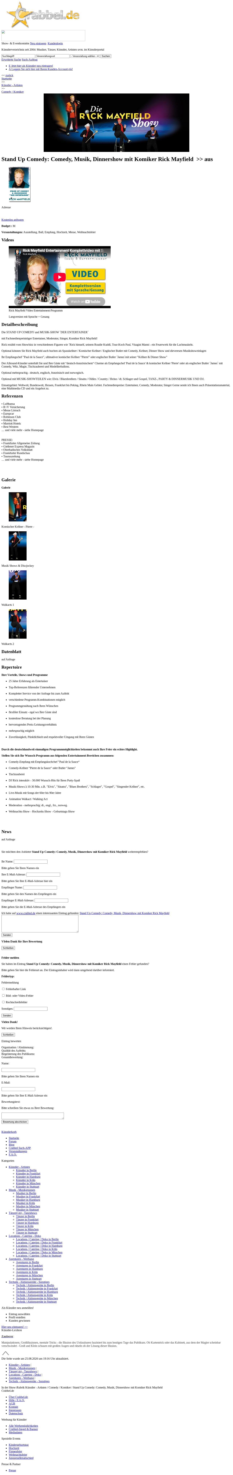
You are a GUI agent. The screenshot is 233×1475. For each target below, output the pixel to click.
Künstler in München (28, 1183)
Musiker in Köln (25, 1203)
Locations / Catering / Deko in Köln (36, 1249)
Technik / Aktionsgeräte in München (37, 1298)
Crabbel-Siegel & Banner (23, 1429)
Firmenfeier (15, 1451)
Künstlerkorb (9, 1131)
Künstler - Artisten (19, 1166)
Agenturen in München (29, 1275)
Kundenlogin (55, 43)
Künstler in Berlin (26, 1170)
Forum (12, 1141)
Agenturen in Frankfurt (29, 1265)
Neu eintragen (38, 43)
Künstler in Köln (25, 1180)
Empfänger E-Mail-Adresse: (17, 900)
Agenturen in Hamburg (29, 1268)
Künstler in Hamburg (28, 1176)
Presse (12, 1470)
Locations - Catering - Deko (25, 1235)
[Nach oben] (5, 1355)
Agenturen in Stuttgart (29, 1278)
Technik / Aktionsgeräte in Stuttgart (36, 1301)
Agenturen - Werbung (21, 1258)
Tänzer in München (27, 1229)
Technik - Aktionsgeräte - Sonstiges (29, 1281)
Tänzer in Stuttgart (26, 1232)
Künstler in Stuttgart (27, 1186)
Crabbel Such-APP (20, 1147)
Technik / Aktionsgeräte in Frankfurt (37, 1288)
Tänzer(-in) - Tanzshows (23, 1212)
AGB (12, 1403)
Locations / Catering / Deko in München (39, 1252)
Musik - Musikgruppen (22, 1189)
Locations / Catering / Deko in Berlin (37, 1239)
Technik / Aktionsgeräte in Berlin (35, 1285)
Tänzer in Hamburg (27, 1222)
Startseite (6, 78)
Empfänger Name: (12, 887)
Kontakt (13, 1406)
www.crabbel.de (25, 913)
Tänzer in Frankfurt (27, 1219)
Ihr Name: (7, 861)
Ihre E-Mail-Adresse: (13, 874)
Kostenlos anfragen (12, 219)
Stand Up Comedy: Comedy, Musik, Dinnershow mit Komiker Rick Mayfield (124, 913)
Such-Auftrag (29, 59)
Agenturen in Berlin (27, 1262)
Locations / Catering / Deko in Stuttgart (38, 1255)
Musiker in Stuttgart (27, 1209)
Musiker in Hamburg (28, 1199)
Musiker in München (28, 1206)
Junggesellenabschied (21, 1457)
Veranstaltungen (18, 1151)
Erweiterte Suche (11, 59)
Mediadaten (15, 1432)
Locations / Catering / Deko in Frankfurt (39, 1242)
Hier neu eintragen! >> (14, 1326)
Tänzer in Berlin (25, 1216)
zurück (9, 75)
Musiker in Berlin (26, 1193)
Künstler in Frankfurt (28, 1173)
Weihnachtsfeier (18, 1454)
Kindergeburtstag (19, 1444)
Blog (11, 1144)
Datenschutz (16, 1413)
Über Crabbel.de (18, 1397)
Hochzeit (14, 1448)
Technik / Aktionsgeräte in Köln (34, 1295)
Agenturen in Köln (27, 1272)
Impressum (15, 1410)
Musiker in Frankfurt (28, 1196)
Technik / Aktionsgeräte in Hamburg (37, 1291)
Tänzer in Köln (24, 1226)
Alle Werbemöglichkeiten (23, 1425)
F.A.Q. (13, 1154)
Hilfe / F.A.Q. (17, 1400)
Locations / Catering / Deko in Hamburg (39, 1245)
